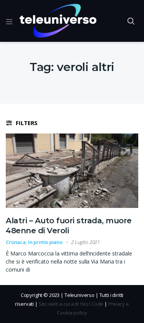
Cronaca (16, 242)
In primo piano (45, 242)
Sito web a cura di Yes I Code (71, 303)
